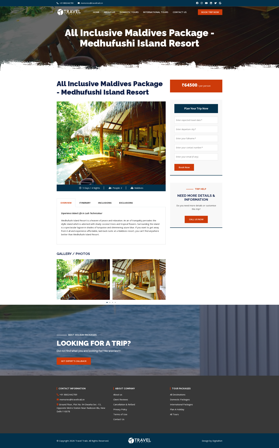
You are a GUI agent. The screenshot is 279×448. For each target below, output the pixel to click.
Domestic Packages (180, 399)
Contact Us (118, 419)
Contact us (179, 12)
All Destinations (177, 394)
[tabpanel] (83, 279)
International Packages (181, 404)
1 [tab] (107, 302)
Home (96, 12)
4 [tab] (115, 302)
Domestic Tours (129, 12)
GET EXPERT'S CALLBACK (73, 361)
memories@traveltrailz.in (91, 3)
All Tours (174, 414)
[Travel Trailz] (140, 439)
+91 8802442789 (66, 3)
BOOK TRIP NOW (210, 12)
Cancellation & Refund (124, 404)
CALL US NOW (196, 219)
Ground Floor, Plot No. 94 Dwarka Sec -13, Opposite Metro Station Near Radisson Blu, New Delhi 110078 (81, 408)
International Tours (155, 12)
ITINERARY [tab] (85, 202)
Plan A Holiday (177, 409)
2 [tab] (109, 302)
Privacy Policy (120, 409)
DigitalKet (217, 440)
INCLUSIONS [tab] (105, 202)
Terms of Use (120, 414)
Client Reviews (120, 399)
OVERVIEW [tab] (66, 202)
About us (109, 12)
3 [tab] (112, 302)
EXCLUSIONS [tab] (126, 202)
